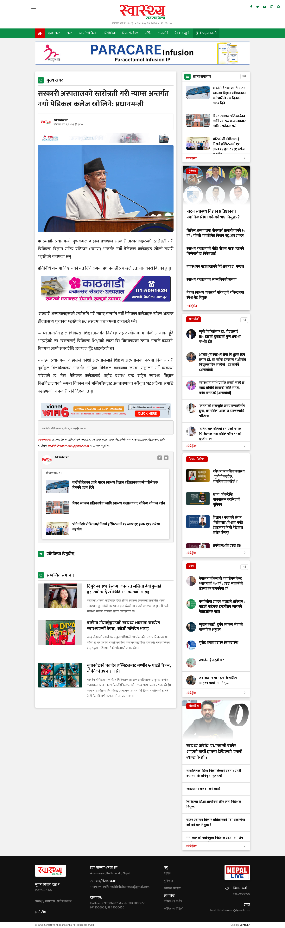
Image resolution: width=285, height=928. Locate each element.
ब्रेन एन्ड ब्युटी (182, 33)
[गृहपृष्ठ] (40, 33)
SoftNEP (244, 925)
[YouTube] (264, 7)
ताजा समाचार (202, 77)
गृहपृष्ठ (167, 873)
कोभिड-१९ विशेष (173, 901)
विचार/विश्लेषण (130, 33)
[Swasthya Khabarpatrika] (142, 12)
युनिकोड (168, 880)
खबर (69, 33)
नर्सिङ (148, 33)
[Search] (278, 7)
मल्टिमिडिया (109, 33)
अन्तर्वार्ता (163, 33)
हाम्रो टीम (40, 912)
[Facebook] (251, 7)
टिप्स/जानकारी (208, 33)
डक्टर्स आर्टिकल (87, 33)
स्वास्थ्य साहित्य (172, 888)
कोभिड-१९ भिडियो (173, 909)
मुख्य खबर (54, 33)
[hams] (106, 142)
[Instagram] (271, 7)
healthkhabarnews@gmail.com (69, 446)
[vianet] (106, 417)
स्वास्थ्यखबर (44, 439)
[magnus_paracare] (142, 64)
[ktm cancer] (106, 306)
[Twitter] (257, 7)
